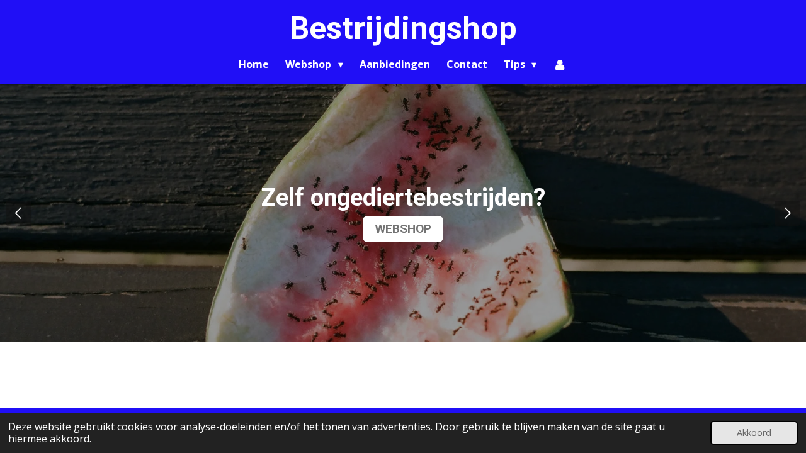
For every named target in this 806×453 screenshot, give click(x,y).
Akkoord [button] (754, 433)
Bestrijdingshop (403, 28)
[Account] (560, 64)
